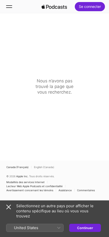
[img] (54, 6)
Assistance (65, 190)
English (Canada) (44, 167)
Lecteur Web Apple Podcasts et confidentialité (34, 186)
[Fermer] (8, 207)
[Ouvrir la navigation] (9, 6)
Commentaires (86, 190)
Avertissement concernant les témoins (29, 190)
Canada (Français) (17, 167)
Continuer (85, 228)
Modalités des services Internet (25, 182)
